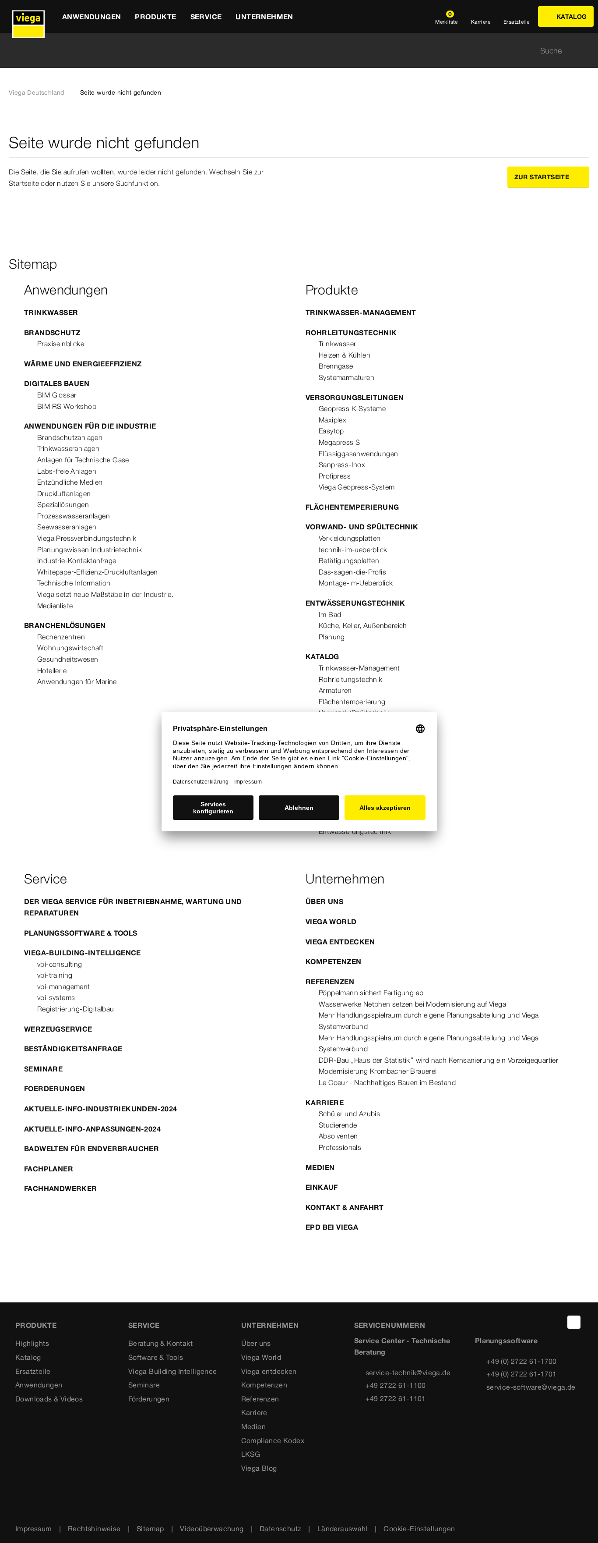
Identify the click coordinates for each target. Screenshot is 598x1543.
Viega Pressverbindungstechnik (87, 538)
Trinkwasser (51, 312)
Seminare (43, 1068)
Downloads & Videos (49, 1398)
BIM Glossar (56, 394)
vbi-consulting (59, 964)
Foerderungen (54, 1088)
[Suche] (584, 50)
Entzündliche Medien (70, 482)
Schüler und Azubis (349, 1113)
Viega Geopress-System (356, 486)
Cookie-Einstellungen (419, 1528)
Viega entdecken (340, 941)
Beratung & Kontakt (160, 1343)
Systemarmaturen (346, 377)
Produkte (35, 1325)
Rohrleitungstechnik (351, 332)
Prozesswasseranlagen (73, 515)
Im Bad (330, 614)
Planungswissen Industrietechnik (89, 549)
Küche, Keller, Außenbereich (363, 625)
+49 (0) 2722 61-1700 (521, 1361)
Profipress (335, 476)
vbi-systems (56, 997)
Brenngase (336, 366)
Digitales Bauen (56, 383)
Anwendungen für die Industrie (90, 426)
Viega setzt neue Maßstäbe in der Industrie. (105, 594)
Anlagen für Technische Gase (83, 459)
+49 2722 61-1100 (396, 1385)
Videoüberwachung (211, 1528)
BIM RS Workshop (66, 406)
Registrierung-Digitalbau (75, 1008)
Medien (320, 1167)
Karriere (325, 1102)
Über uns (324, 901)
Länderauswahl (342, 1528)
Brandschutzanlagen (69, 437)
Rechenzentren (61, 636)
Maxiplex (332, 419)
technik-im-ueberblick (353, 549)
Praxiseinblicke (60, 343)
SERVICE (144, 1325)
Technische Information (74, 582)
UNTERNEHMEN (270, 1325)
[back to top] (573, 1322)
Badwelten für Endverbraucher (91, 1148)
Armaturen (335, 690)
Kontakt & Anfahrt (345, 1207)
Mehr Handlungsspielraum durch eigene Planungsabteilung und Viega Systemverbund (429, 1021)
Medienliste (55, 605)
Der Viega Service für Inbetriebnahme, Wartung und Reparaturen (133, 907)
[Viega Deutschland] (28, 16)
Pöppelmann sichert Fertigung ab (371, 992)
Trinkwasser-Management (361, 312)
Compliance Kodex (272, 1440)
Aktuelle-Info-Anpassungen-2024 (92, 1128)
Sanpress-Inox (342, 464)
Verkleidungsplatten (350, 538)
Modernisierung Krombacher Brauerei (378, 1071)
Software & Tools (155, 1357)
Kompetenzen (333, 961)
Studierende (338, 1125)
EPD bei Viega (332, 1227)
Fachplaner (48, 1168)
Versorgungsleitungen (355, 397)
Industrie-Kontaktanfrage (76, 560)
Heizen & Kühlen (344, 355)
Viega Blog (259, 1468)
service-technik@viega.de (408, 1372)
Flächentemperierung (352, 507)
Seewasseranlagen (66, 526)
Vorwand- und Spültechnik (362, 526)
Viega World (331, 921)
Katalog (322, 656)
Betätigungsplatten (349, 560)
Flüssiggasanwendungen (358, 453)
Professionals (340, 1147)
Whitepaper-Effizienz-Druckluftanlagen (97, 572)
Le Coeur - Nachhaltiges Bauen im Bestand (387, 1082)
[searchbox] (291, 50)
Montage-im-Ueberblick (356, 582)
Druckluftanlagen (64, 493)
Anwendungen (38, 1384)
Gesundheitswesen (67, 659)
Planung (332, 636)
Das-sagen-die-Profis (352, 572)
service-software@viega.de (531, 1387)
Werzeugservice (58, 1029)
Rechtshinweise (94, 1528)
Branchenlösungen (65, 625)
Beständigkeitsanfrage (73, 1048)
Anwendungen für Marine (77, 681)
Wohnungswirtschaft (70, 647)
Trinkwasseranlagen (68, 448)
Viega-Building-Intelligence (82, 952)
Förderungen (148, 1398)
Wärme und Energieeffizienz (82, 363)
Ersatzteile (32, 1371)
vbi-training (55, 975)
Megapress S (339, 442)
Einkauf (322, 1187)
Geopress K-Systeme (352, 408)
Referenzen (330, 981)
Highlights (32, 1343)
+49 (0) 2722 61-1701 (521, 1373)
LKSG (250, 1454)
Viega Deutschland (36, 92)
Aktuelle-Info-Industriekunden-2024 (100, 1108)
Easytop (331, 430)
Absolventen (338, 1136)
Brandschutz (52, 332)
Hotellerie (52, 670)
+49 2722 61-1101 (396, 1398)
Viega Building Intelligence (172, 1371)
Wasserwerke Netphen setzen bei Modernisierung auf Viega (412, 1004)
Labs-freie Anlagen (66, 471)
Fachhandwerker (60, 1188)
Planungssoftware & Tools (80, 933)
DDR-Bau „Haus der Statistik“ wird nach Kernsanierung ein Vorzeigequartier (438, 1060)
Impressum (33, 1528)
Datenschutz (280, 1528)
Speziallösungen (63, 504)
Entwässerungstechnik (355, 603)
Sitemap (150, 1528)
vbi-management (63, 986)
